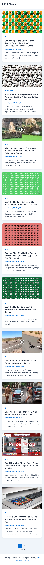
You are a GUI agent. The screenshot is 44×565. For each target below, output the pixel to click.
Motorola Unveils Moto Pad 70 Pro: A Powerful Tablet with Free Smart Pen (21, 519)
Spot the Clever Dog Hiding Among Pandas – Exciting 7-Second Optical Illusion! (21, 97)
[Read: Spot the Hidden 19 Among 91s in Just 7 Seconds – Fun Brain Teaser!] (22, 183)
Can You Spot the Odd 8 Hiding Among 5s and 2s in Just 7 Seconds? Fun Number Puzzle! (19, 43)
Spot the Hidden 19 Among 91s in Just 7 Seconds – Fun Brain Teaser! (21, 203)
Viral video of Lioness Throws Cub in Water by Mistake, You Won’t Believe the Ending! (21, 150)
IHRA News (9, 4)
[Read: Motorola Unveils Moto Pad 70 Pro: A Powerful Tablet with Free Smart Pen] (22, 498)
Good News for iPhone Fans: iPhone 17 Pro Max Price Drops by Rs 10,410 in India (22, 465)
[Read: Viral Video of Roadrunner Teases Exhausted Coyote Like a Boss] (22, 342)
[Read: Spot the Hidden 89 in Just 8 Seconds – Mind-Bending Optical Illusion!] (22, 288)
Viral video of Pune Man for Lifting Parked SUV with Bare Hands (21, 413)
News (6, 37)
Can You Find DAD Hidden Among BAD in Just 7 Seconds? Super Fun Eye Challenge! (21, 255)
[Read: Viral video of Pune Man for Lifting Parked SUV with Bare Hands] (22, 393)
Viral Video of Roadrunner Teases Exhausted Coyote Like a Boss (20, 361)
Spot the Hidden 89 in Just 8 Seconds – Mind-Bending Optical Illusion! (20, 309)
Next (22, 550)
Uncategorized (9, 91)
